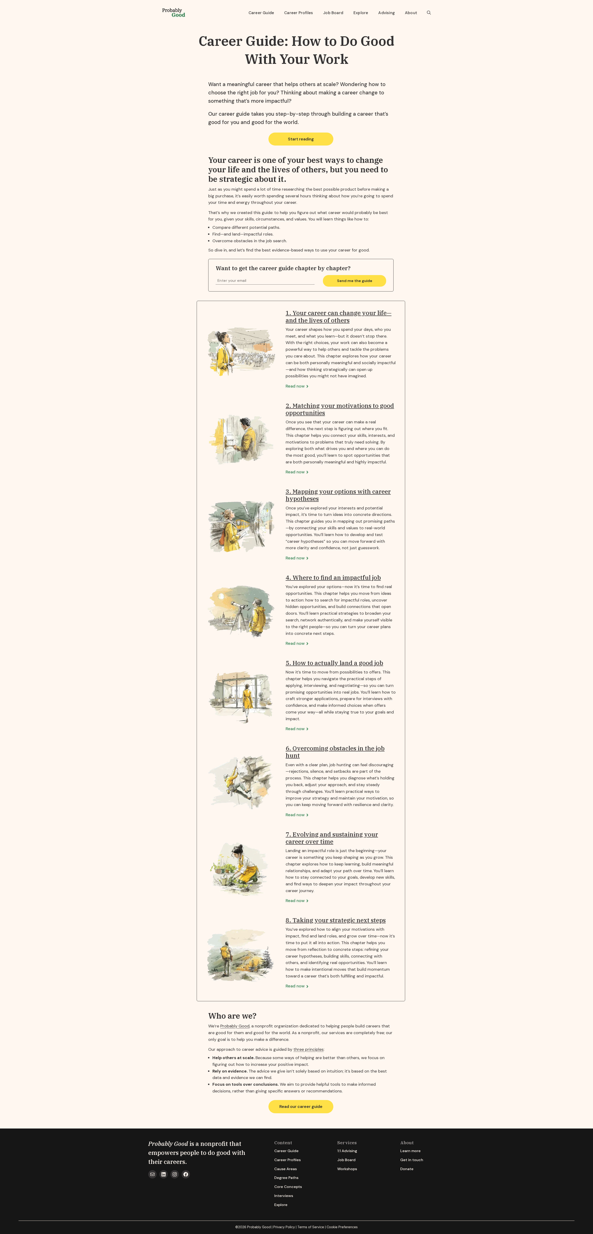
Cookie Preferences (342, 1227)
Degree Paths (286, 1177)
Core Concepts (288, 1186)
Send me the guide (354, 280)
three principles (308, 1049)
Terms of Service (310, 1227)
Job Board (333, 12)
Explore (360, 12)
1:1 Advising (347, 1150)
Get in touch (411, 1159)
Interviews (283, 1195)
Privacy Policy (284, 1227)
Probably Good (234, 1026)
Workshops (347, 1168)
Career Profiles (298, 12)
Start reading (301, 139)
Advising (386, 12)
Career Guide (261, 12)
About (411, 12)
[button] (428, 13)
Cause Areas (285, 1168)
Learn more (410, 1150)
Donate (406, 1168)
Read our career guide (300, 1106)
